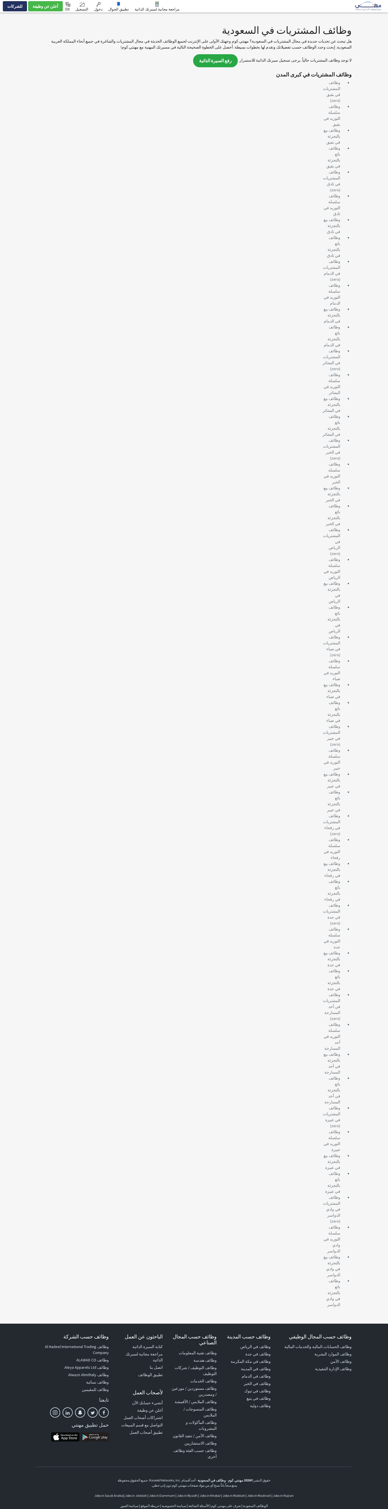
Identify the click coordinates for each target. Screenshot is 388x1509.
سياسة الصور (129, 1506)
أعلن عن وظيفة (45, 6)
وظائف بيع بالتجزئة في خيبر (332, 780)
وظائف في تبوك (257, 1390)
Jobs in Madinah (259, 1495)
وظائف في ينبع (259, 1398)
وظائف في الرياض (255, 1346)
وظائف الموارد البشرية (333, 1354)
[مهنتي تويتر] (92, 1412)
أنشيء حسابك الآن (147, 1402)
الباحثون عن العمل (144, 1336)
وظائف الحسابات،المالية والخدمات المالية (318, 1346)
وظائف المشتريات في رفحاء (331, 821)
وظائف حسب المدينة (249, 1336)
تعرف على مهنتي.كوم (225, 1506)
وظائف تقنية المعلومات (198, 1352)
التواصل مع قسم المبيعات (142, 1425)
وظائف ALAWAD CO (92, 1360)
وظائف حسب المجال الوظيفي (320, 1336)
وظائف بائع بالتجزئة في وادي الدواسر (333, 1292)
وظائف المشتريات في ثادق (331, 177)
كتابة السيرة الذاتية (147, 1346)
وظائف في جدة (258, 1354)
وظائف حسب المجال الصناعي (195, 1339)
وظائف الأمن (341, 1361)
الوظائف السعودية (255, 1506)
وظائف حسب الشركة (86, 1336)
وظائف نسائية (97, 1382)
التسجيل (81, 9)
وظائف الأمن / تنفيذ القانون (195, 1435)
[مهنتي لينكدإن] (67, 1412)
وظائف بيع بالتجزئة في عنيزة (332, 1161)
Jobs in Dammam (162, 1495)
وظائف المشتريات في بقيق (331, 88)
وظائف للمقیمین (95, 1389)
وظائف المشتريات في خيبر (331, 732)
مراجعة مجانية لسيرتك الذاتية (157, 9)
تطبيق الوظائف (150, 1374)
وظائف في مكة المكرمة (251, 1361)
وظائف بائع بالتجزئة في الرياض (333, 619)
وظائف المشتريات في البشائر (331, 356)
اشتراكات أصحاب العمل (143, 1417)
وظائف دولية (260, 1405)
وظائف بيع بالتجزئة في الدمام (332, 315)
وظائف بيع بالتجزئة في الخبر (332, 493)
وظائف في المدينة (256, 1368)
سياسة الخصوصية (174, 1506)
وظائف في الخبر (257, 1383)
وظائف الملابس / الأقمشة (196, 1401)
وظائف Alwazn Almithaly (88, 1374)
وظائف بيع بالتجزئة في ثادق (332, 225)
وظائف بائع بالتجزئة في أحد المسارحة (332, 1090)
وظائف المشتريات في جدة (331, 911)
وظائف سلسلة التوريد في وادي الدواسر (332, 1239)
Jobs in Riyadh (187, 1495)
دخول (98, 9)
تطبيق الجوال (118, 9)
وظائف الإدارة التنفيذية (333, 1368)
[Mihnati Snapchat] (80, 1412)
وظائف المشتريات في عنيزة (331, 1113)
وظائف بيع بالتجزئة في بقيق (332, 136)
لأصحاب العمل (148, 1392)
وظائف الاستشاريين (200, 1443)
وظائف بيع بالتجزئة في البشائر (331, 404)
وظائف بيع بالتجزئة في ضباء (332, 690)
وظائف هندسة (205, 1360)
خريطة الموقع (150, 1506)
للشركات (14, 6)
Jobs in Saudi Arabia (109, 1495)
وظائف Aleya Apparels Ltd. (86, 1367)
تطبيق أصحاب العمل (146, 1432)
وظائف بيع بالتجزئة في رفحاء (332, 869)
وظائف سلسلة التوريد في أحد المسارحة (332, 1036)
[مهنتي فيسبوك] (104, 1412)
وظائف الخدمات (203, 1381)
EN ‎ (67, 9)
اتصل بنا (156, 1367)
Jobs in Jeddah (136, 1495)
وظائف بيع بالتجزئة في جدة (332, 958)
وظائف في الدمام (256, 1376)
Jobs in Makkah (234, 1495)
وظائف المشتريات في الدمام (331, 267)
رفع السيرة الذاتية (215, 60)
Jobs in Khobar (210, 1495)
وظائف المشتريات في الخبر (331, 446)
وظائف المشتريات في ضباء (331, 642)
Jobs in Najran (283, 1495)
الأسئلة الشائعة (198, 1506)
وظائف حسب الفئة (201, 1450)
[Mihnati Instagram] (55, 1412)
